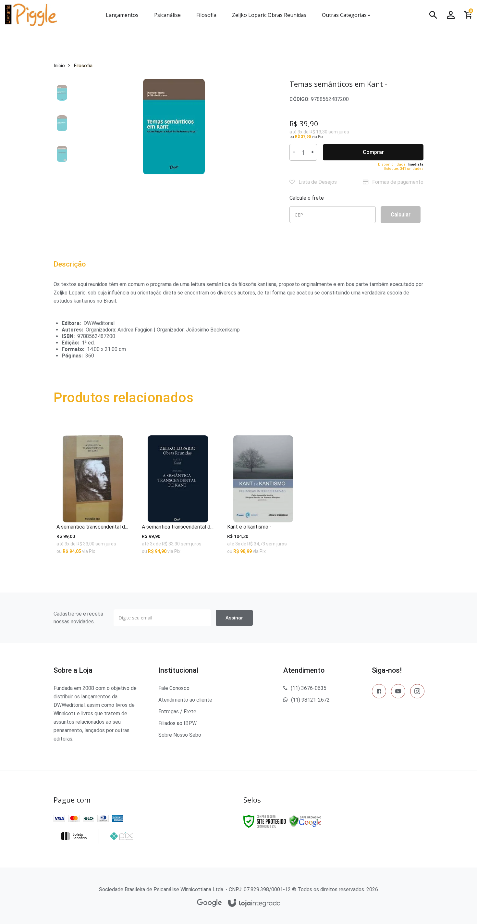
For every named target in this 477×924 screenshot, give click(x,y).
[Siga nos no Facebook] (379, 692)
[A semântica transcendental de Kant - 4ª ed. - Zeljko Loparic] (178, 497)
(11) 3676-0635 (308, 688)
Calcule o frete (306, 198)
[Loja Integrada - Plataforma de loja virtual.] (254, 903)
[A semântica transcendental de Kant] (92, 497)
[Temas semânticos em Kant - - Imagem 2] (64, 123)
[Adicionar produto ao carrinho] (92, 546)
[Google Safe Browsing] (305, 821)
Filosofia (83, 66)
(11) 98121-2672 (310, 700)
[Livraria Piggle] (46, 15)
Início (59, 66)
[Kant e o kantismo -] (263, 497)
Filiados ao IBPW (177, 723)
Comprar (373, 152)
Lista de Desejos (317, 182)
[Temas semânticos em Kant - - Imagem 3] (64, 153)
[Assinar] (234, 618)
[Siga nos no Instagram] (417, 692)
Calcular (400, 214)
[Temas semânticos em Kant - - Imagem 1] (64, 92)
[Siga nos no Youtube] (398, 692)
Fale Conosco (174, 688)
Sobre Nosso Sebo (179, 735)
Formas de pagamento (397, 182)
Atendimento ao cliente (185, 700)
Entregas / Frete (177, 711)
